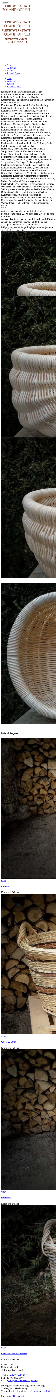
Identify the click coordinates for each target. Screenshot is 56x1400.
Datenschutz (19, 1396)
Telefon (35, 1391)
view (3, 880)
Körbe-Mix (6, 886)
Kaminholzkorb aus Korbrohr (14, 1353)
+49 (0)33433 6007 (18, 1375)
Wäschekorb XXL (8, 1042)
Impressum (6, 1396)
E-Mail (47, 1391)
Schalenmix (6, 1198)
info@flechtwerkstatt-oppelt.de (22, 1380)
